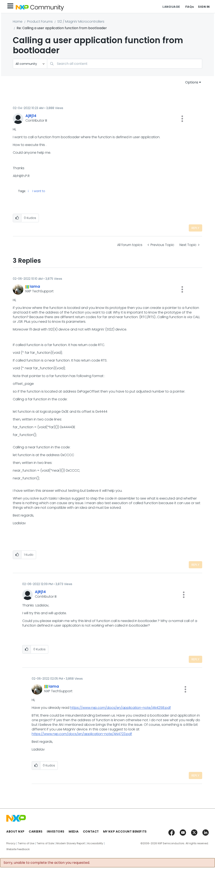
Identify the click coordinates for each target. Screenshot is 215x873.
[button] (182, 118)
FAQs (189, 7)
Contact (91, 831)
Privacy (11, 843)
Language (171, 7)
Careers (36, 831)
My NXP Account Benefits (125, 831)
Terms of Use (26, 843)
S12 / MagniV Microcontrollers (80, 21)
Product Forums (40, 21)
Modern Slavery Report (70, 843)
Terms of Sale (45, 843)
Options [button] (191, 82)
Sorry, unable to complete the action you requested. (47, 862)
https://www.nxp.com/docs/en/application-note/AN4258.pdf (120, 707)
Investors (55, 831)
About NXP (15, 831)
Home (17, 21)
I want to (38, 191)
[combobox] (124, 64)
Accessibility (95, 843)
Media (74, 831)
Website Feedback (18, 849)
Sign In (204, 7)
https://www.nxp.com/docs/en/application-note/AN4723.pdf (82, 733)
